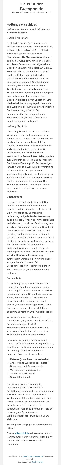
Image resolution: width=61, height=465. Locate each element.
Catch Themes (37, 462)
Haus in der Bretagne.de (31, 6)
